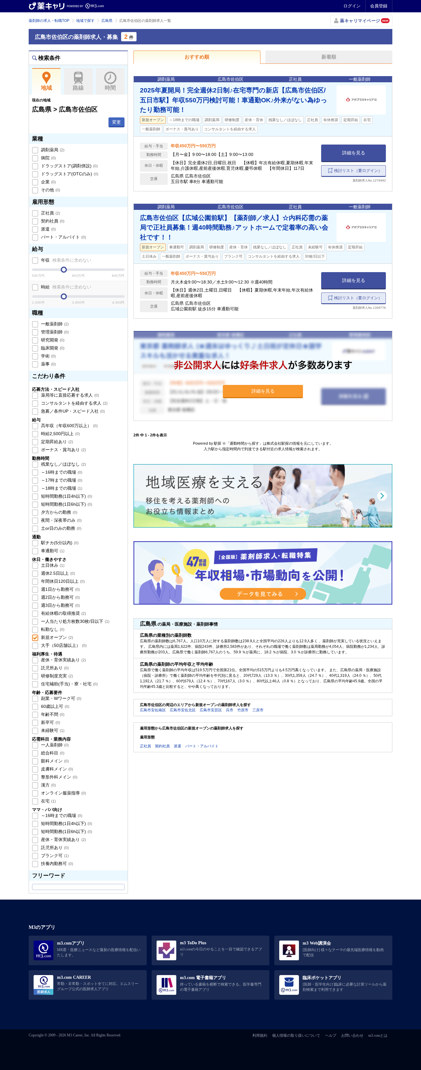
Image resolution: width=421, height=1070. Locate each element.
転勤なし (52, 629)
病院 (48, 157)
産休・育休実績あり (63, 659)
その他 (50, 189)
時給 (65, 286)
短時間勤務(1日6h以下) (66, 504)
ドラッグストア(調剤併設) (69, 165)
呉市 (229, 710)
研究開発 (52, 339)
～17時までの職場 (61, 480)
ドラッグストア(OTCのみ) (69, 173)
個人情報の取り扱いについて (296, 1035)
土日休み (52, 565)
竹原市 (242, 710)
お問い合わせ (352, 1035)
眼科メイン (54, 760)
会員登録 (378, 5)
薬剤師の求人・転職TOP (49, 20)
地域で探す (85, 20)
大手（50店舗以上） (63, 645)
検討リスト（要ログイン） (358, 170)
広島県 (106, 20)
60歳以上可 (54, 706)
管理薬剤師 (54, 331)
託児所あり (54, 667)
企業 (48, 181)
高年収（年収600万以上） (69, 425)
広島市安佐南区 (153, 710)
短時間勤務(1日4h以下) (66, 496)
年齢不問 (52, 714)
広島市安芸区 (211, 710)
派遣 (48, 229)
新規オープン (56, 637)
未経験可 (52, 730)
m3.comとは (377, 1035)
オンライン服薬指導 (63, 792)
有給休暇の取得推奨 (63, 613)
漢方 (48, 784)
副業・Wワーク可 (60, 698)
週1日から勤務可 (60, 589)
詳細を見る (353, 152)
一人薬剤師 (54, 744)
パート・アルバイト (63, 237)
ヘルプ (330, 1035)
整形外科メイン (58, 776)
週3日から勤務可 (60, 605)
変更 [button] (116, 122)
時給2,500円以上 (60, 433)
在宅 (48, 800)
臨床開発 (52, 347)
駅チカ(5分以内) (59, 542)
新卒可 (50, 722)
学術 (48, 355)
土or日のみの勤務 (60, 528)
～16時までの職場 (61, 472)
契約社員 (52, 220)
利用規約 (259, 1035)
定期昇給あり (56, 441)
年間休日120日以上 (62, 581)
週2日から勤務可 (60, 597)
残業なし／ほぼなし (63, 464)
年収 (65, 260)
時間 (110, 88)
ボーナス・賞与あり (63, 449)
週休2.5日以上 (57, 573)
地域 (46, 88)
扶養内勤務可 (56, 863)
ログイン (352, 5)
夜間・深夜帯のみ (61, 520)
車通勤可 (52, 550)
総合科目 (52, 752)
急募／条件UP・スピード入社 (72, 411)
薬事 (48, 363)
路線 (78, 88)
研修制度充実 (56, 675)
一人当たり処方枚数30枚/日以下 (74, 621)
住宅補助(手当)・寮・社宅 (69, 683)
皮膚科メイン (56, 768)
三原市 (258, 710)
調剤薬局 (52, 149)
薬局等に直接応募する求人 (69, 395)
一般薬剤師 (54, 323)
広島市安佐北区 (183, 710)
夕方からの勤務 (58, 512)
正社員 (50, 212)
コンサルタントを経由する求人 (74, 403)
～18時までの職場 (61, 488)
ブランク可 (54, 855)
